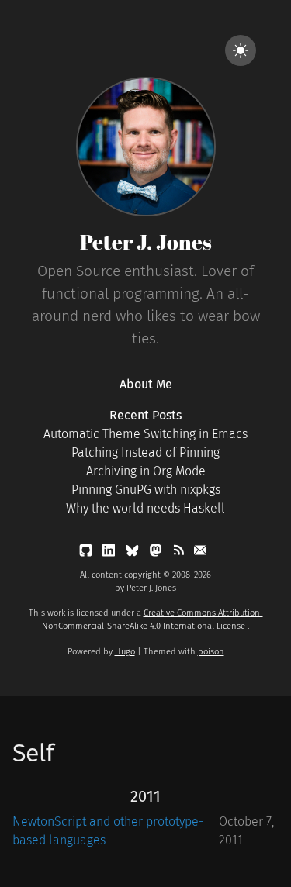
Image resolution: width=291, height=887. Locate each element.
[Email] (200, 553)
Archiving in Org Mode (146, 471)
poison (211, 652)
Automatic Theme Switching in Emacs (145, 433)
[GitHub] (87, 553)
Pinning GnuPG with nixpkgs (145, 489)
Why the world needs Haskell (145, 508)
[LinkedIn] (110, 553)
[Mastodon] (157, 553)
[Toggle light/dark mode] (240, 50)
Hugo (125, 652)
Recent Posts (145, 415)
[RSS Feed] (180, 553)
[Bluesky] (133, 553)
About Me (146, 384)
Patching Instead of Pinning (145, 452)
